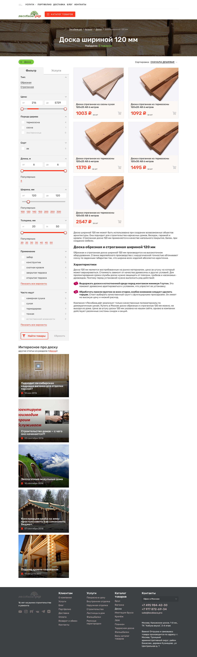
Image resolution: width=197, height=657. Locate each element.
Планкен (119, 624)
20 (22, 242)
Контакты (80, 4)
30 (31, 242)
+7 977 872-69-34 (154, 609)
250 (52, 211)
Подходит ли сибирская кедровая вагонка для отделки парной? (42, 386)
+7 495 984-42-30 (154, 605)
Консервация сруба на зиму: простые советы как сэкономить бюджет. (43, 521)
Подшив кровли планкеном (39, 569)
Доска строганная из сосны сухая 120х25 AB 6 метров (95, 105)
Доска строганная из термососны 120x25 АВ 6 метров (95, 160)
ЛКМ (117, 620)
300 (59, 211)
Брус (117, 601)
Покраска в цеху (96, 597)
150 (40, 211)
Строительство (95, 609)
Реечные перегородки (94, 622)
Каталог (62, 14)
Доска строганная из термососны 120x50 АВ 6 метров (95, 214)
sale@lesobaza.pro (152, 612)
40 (41, 242)
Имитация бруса (124, 612)
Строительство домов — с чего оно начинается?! (41, 433)
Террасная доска (124, 628)
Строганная (27, 87)
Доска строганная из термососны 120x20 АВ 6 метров (150, 105)
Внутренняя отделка (98, 601)
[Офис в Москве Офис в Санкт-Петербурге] (160, 599)
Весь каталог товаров (122, 637)
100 (23, 211)
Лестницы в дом (96, 613)
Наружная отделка (97, 605)
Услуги (62, 601)
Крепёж (119, 616)
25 (26, 242)
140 (34, 211)
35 (36, 242)
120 (28, 211)
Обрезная (26, 82)
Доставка (59, 4)
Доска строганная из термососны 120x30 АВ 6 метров (150, 160)
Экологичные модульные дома (42, 479)
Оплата (62, 617)
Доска (27, 62)
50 (51, 242)
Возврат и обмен (68, 620)
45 (46, 242)
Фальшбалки (94, 617)
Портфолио (44, 4)
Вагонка (119, 604)
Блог (70, 4)
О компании (65, 597)
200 (46, 211)
